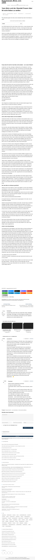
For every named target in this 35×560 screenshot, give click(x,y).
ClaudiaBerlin (9, 338)
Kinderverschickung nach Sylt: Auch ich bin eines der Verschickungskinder (15, 473)
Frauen (13, 299)
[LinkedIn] (8, 553)
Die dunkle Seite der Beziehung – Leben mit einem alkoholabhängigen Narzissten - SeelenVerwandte (15, 467)
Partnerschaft (4, 300)
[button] (5, 291)
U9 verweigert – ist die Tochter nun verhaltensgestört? (9, 501)
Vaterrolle (4, 487)
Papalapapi (9, 310)
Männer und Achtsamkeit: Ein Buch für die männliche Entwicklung (10, 504)
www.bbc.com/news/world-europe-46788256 (13, 196)
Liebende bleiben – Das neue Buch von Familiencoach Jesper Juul (10, 509)
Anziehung (10, 299)
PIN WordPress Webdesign (26, 558)
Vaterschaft (25, 524)
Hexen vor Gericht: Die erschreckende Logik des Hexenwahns (10, 444)
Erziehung (6, 497)
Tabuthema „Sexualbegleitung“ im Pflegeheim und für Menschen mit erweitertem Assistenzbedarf (14, 506)
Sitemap (13, 557)
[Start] (6, 5)
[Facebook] (6, 553)
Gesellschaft (9, 507)
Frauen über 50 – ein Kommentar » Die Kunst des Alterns (16, 410)
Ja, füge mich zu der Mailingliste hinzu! (10, 425)
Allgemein (4, 497)
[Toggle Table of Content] (21, 23)
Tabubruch (20, 300)
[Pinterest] (11, 553)
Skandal (16, 300)
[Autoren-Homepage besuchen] (3, 313)
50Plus (7, 299)
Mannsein (4, 13)
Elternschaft (12, 516)
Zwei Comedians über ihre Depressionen (28, 330)
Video (29, 524)
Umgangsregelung (12, 524)
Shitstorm (12, 300)
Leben (15, 13)
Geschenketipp (14, 518)
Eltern (7, 516)
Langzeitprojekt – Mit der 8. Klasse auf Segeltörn (7, 330)
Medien (28, 299)
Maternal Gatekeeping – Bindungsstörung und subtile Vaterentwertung (13, 471)
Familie (22, 516)
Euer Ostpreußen (4, 499)
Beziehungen (6, 507)
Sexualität (9, 300)
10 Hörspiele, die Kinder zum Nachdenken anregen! (8, 496)
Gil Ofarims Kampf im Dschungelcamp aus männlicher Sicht (14, 476)
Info (11, 557)
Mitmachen (16, 557)
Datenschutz (21, 557)
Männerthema (25, 299)
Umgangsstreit (18, 524)
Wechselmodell (8, 526)
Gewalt (31, 518)
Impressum (25, 557)
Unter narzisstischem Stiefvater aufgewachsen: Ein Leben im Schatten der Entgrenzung (13, 494)
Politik (27, 521)
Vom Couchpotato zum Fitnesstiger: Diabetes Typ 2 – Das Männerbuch (11, 459)
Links (18, 557)
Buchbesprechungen (5, 492)
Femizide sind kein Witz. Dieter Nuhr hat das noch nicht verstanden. (11, 452)
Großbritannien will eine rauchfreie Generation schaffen (9, 454)
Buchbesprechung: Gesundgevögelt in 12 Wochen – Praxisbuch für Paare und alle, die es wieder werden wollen (16, 491)
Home (9, 557)
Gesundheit (26, 518)
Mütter (16, 521)
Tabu (18, 300)
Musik (3, 521)
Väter (3, 526)
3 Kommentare (20, 13)
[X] (3, 553)
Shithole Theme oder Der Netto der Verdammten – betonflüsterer (10, 464)
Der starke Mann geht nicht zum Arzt (6, 447)
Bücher (3, 516)
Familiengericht (27, 516)
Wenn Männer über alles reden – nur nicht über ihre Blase (9, 449)
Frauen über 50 (16, 299)
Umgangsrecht (4, 524)
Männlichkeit (12, 521)
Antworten (31, 338)
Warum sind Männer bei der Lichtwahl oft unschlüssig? (9, 457)
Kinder (12, 497)
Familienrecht (4, 518)
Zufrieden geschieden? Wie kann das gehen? (10, 481)
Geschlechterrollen (10, 13)
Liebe (19, 299)
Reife (7, 300)
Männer (22, 299)
